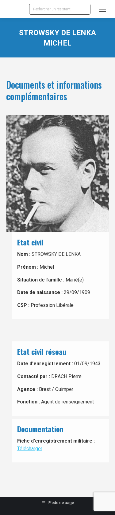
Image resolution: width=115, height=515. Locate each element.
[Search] (84, 9)
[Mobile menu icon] (103, 9)
